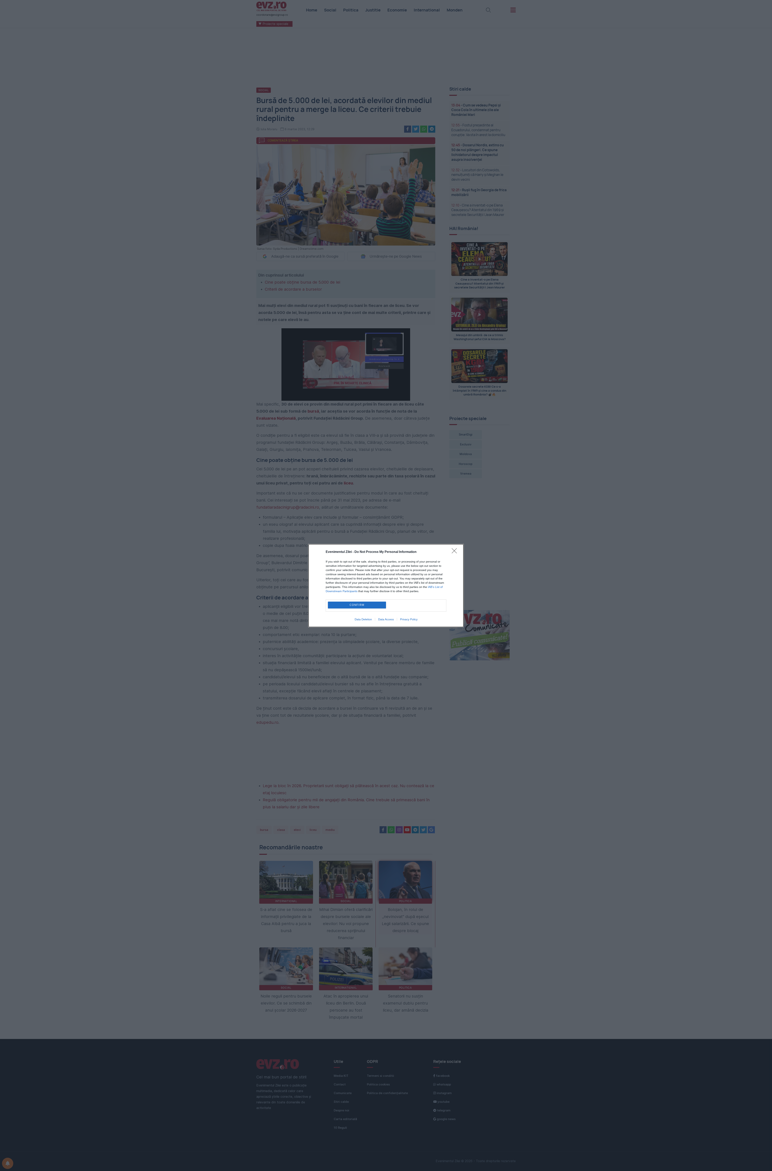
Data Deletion (363, 619)
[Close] (455, 552)
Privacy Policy (409, 619)
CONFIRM (357, 604)
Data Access (386, 619)
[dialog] (386, 585)
